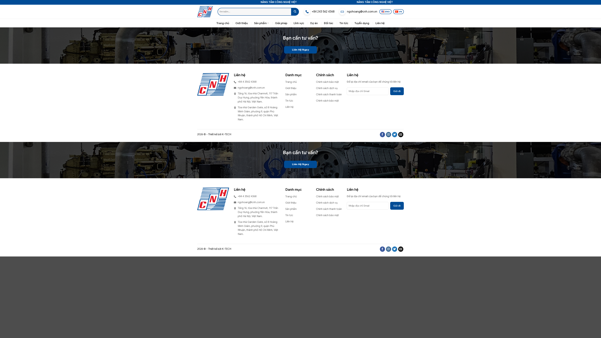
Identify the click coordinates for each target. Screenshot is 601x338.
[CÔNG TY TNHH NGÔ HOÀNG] (205, 11)
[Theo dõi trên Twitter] (394, 134)
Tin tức (343, 23)
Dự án (314, 23)
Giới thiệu (241, 23)
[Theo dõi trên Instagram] (388, 134)
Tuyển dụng (361, 23)
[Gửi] (295, 12)
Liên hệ (380, 23)
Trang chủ (222, 23)
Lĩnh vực (299, 23)
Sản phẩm (260, 23)
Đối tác (328, 23)
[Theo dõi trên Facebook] (382, 134)
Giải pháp (281, 23)
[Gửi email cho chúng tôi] (400, 134)
